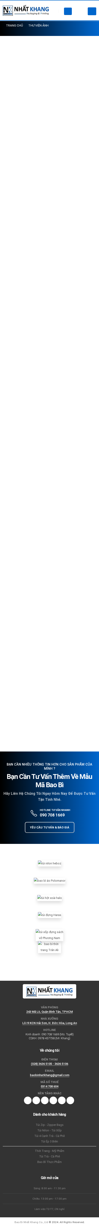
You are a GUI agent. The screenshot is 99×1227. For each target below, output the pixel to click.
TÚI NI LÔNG (15, 599)
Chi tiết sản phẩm (46, 725)
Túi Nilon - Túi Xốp (49, 1130)
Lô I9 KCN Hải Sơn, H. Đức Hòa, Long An (49, 1023)
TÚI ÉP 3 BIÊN (64, 590)
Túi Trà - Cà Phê (49, 1156)
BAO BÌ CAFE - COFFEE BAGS (26, 590)
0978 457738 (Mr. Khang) (54, 1038)
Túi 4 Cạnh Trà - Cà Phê (49, 1136)
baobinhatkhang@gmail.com (49, 1075)
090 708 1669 (52, 815)
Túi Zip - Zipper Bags (50, 1125)
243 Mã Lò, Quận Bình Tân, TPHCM (49, 1011)
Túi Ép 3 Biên (49, 1141)
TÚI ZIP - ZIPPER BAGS (47, 599)
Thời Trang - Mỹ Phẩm (49, 1151)
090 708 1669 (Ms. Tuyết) (57, 1034)
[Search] (68, 11)
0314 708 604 (49, 1086)
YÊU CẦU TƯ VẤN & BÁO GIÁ (49, 827)
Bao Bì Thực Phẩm (49, 1162)
